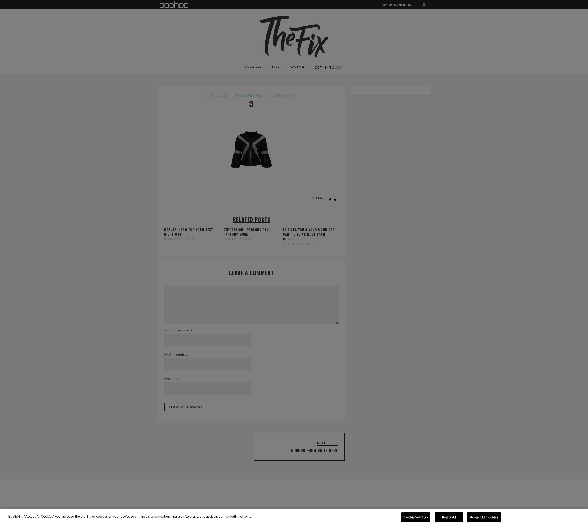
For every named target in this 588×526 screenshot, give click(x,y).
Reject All (449, 517)
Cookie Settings (416, 517)
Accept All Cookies (484, 517)
